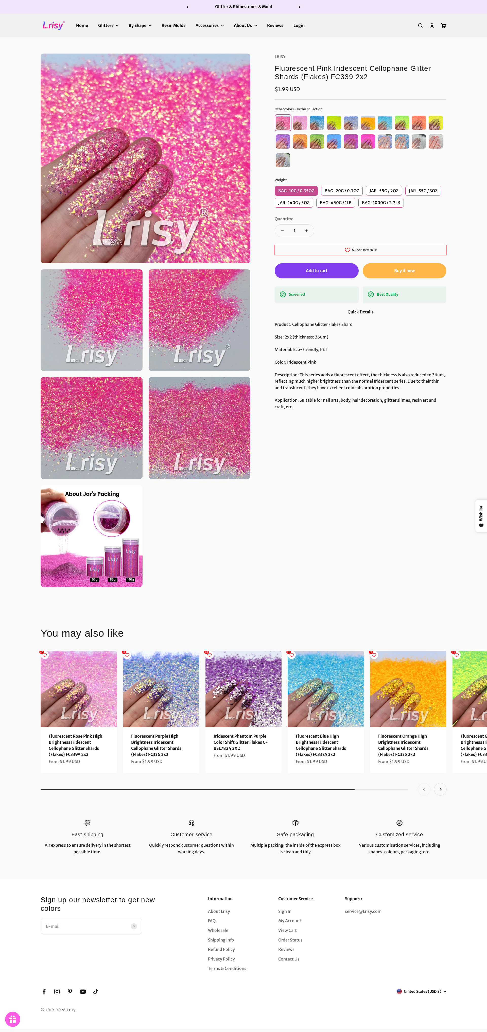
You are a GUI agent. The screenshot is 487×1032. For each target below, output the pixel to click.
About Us (243, 25)
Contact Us (289, 959)
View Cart (287, 930)
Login (299, 25)
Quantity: (284, 218)
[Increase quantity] (306, 231)
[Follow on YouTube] (82, 991)
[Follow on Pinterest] (69, 991)
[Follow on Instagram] (57, 991)
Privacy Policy (221, 959)
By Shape (137, 25)
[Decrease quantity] (282, 231)
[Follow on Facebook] (44, 991)
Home (82, 25)
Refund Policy (221, 949)
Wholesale (218, 930)
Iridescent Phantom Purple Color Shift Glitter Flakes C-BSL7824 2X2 (241, 742)
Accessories (207, 25)
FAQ (212, 920)
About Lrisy (219, 911)
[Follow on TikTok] (95, 991)
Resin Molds (173, 25)
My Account (289, 920)
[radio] (283, 122)
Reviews (275, 25)
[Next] (300, 7)
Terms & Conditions (227, 968)
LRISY (280, 56)
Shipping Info (221, 939)
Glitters (105, 25)
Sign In (284, 911)
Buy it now (404, 270)
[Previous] (187, 7)
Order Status (290, 939)
